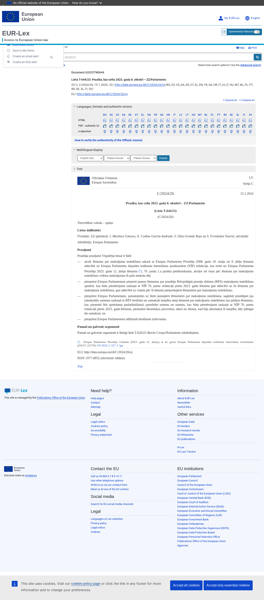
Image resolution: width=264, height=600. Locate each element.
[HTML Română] (225, 120)
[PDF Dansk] (124, 125)
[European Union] (14, 469)
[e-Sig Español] (111, 131)
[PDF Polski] (212, 125)
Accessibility (98, 430)
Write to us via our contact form (109, 484)
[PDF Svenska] (250, 125)
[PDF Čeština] (117, 125)
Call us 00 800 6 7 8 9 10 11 (106, 476)
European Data (185, 421)
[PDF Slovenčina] (231, 125)
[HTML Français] (155, 120)
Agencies (182, 545)
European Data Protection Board (195, 532)
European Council (187, 480)
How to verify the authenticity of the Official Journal (108, 140)
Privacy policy (99, 523)
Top (79, 366)
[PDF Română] (225, 125)
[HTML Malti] (200, 120)
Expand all (231, 100)
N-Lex (180, 447)
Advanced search (250, 65)
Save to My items (23, 50)
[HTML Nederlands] (206, 120)
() (140, 271)
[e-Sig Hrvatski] (168, 131)
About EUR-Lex (185, 398)
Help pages (97, 398)
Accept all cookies (186, 585)
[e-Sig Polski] (212, 131)
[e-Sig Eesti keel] (136, 131)
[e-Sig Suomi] (244, 131)
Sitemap (95, 406)
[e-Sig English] (149, 131)
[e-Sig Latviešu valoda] (181, 131)
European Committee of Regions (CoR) (199, 515)
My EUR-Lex (232, 18)
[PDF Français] (155, 125)
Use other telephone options (107, 480)
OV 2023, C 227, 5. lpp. (110, 345)
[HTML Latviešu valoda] (181, 120)
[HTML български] (105, 120)
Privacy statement (101, 434)
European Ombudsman (190, 523)
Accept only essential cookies (228, 585)
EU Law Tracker (186, 451)
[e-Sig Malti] (200, 131)
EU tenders (183, 426)
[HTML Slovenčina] (231, 120)
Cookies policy (99, 426)
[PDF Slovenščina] (238, 125)
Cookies (95, 531)
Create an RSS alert (25, 62)
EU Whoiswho (185, 434)
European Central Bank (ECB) (194, 497)
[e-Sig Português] (219, 131)
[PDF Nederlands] (206, 125)
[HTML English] (149, 120)
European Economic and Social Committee (202, 510)
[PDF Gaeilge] (162, 125)
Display (163, 158)
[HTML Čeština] (117, 120)
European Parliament (189, 476)
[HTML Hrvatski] (168, 120)
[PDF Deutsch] (130, 125)
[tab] (164, 107)
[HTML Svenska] (250, 120)
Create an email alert (26, 56)
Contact (95, 402)
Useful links (184, 406)
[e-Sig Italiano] (174, 131)
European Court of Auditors (193, 502)
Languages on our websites (107, 518)
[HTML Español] (111, 120)
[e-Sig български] (105, 131)
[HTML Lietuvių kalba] (187, 120)
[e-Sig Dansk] (124, 131)
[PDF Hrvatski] (168, 125)
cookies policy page (85, 583)
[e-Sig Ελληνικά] (143, 131)
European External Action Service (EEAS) (200, 506)
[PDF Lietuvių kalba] (187, 125)
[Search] (257, 57)
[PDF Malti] (200, 125)
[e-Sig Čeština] (117, 131)
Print (254, 47)
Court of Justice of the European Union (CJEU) (204, 493)
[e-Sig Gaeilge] (162, 131)
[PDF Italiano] (174, 125)
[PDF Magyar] (193, 125)
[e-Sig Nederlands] (206, 131)
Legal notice (98, 421)
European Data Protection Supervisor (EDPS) (203, 528)
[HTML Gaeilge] (162, 120)
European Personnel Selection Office (198, 536)
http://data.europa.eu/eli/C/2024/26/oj (140, 84)
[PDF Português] (219, 125)
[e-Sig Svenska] (250, 131)
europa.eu (31, 475)
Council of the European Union (194, 484)
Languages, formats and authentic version (104, 106)
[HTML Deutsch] (130, 120)
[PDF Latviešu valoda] (181, 125)
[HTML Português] (219, 120)
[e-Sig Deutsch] (130, 131)
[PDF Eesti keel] (136, 125)
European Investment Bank (193, 519)
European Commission (190, 489)
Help (241, 47)
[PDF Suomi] (244, 125)
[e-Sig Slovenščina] (238, 131)
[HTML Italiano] (174, 120)
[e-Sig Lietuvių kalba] (187, 131)
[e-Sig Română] (225, 131)
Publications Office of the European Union (61, 397)
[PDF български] (105, 125)
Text (79, 169)
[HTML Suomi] (244, 120)
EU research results (188, 430)
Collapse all (248, 100)
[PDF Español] (111, 125)
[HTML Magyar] (193, 120)
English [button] (255, 18)
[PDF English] (149, 125)
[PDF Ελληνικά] (143, 125)
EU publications (186, 439)
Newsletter (183, 402)
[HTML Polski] (212, 120)
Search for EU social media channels (112, 504)
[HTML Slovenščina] (238, 120)
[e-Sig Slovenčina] (231, 131)
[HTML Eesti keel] (136, 120)
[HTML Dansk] (124, 120)
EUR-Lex (16, 33)
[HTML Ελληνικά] (143, 120)
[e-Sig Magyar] (193, 131)
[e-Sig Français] (155, 131)
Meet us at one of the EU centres (110, 489)
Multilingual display (90, 150)
